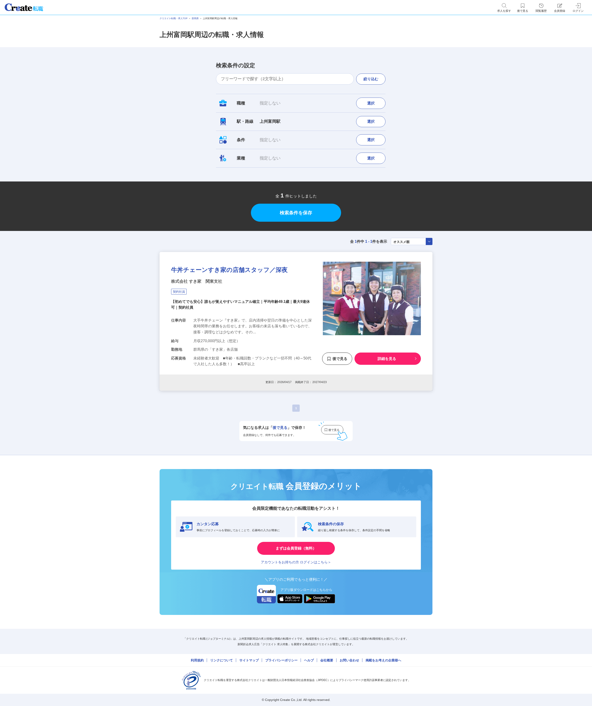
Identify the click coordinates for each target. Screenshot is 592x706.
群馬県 (195, 18)
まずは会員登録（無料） (296, 548)
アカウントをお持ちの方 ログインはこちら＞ (296, 562)
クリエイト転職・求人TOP (174, 18)
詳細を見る (387, 359)
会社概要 (326, 660)
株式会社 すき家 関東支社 (196, 281)
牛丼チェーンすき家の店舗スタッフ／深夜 (229, 269)
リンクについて (221, 660)
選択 (371, 103)
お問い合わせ (349, 660)
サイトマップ (249, 660)
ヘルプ (309, 660)
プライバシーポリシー (281, 660)
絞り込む (371, 79)
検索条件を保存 (296, 212)
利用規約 (197, 660)
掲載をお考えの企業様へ (383, 660)
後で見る (340, 359)
